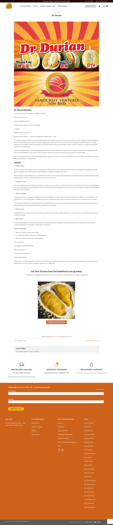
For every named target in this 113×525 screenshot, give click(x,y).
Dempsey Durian (89, 438)
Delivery (34, 430)
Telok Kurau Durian (89, 507)
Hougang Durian (88, 446)
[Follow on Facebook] (59, 450)
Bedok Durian (88, 476)
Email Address (12, 391)
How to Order (35, 434)
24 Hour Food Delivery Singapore (67, 442)
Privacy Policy (35, 423)
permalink (69, 336)
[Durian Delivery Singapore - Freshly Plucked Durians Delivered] (11, 6)
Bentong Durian (21, 340)
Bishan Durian (88, 465)
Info (53, 6)
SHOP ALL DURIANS (25, 6)
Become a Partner (63, 430)
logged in (25, 351)
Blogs (59, 446)
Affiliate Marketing (63, 438)
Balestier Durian (88, 442)
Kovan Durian (88, 457)
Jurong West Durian (90, 453)
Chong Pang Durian (89, 499)
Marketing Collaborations (65, 434)
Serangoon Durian (89, 492)
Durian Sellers (56, 12)
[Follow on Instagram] (62, 450)
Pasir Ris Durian (88, 488)
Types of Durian (62, 6)
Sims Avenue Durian (89, 480)
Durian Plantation (91, 340)
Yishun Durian (88, 450)
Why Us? (35, 6)
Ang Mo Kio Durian (89, 469)
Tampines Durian (89, 472)
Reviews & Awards (45, 6)
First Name (11, 399)
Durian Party (87, 427)
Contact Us (61, 427)
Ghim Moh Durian (89, 434)
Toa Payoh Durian (89, 495)
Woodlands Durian (89, 484)
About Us (60, 423)
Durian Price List (88, 423)
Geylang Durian (88, 430)
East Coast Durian (89, 503)
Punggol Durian (88, 461)
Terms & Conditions (37, 427)
